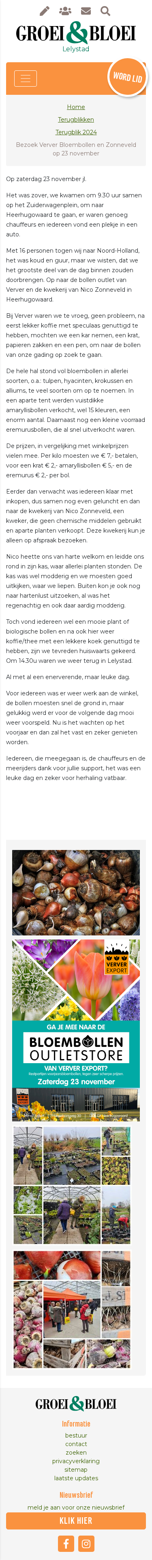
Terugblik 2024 (76, 132)
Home (76, 107)
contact (76, 1444)
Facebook (66, 1544)
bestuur (76, 1435)
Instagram (86, 1544)
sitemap (76, 1469)
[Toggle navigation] (25, 78)
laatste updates (76, 1478)
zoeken (76, 1452)
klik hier (76, 1521)
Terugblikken (76, 119)
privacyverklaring (76, 1461)
